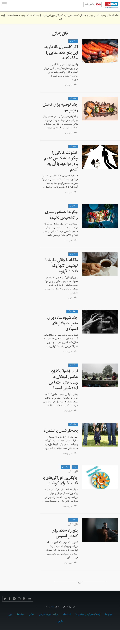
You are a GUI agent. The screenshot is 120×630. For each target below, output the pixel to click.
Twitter (5, 598)
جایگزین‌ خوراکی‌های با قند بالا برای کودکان (60, 481)
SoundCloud (29, 598)
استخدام (67, 614)
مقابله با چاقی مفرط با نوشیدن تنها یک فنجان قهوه (61, 266)
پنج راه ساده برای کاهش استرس (65, 534)
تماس (31, 614)
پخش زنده (89, 4)
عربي (10, 614)
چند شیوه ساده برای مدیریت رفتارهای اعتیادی (62, 324)
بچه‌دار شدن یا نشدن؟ (61, 431)
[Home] (110, 6)
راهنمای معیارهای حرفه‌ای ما (87, 614)
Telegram (14, 598)
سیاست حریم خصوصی (48, 614)
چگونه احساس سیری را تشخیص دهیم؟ (61, 215)
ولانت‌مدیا (51, 607)
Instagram (19, 598)
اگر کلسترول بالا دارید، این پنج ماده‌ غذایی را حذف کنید (61, 53)
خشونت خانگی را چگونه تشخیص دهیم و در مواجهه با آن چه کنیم (61, 161)
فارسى (60, 621)
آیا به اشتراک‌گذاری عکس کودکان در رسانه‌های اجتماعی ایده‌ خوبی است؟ (63, 380)
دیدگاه (74, 467)
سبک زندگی (73, 41)
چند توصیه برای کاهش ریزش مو (60, 108)
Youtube (24, 598)
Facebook (10, 598)
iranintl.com (12, 15)
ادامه (80, 583)
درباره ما (108, 614)
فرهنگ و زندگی (72, 311)
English (20, 614)
